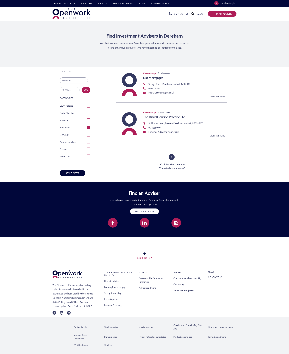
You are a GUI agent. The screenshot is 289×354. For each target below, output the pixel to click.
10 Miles (66, 90)
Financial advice (111, 281)
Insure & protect (111, 299)
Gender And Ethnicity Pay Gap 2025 (187, 327)
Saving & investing (112, 293)
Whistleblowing (81, 344)
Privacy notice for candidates (152, 336)
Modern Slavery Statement (81, 337)
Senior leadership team (184, 290)
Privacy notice (110, 336)
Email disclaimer (146, 326)
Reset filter (72, 173)
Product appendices (182, 336)
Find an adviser (222, 13)
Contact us (215, 277)
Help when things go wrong (220, 326)
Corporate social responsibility (187, 278)
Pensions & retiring (112, 305)
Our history (178, 284)
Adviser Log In (80, 326)
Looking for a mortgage (115, 287)
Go (86, 90)
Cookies (108, 344)
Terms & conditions (217, 336)
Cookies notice (111, 326)
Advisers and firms (147, 287)
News (211, 271)
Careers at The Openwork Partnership (151, 280)
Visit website (217, 96)
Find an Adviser (144, 211)
